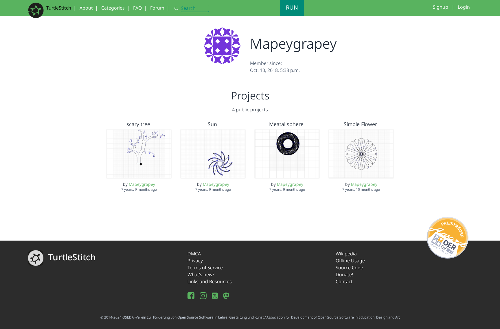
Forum (157, 8)
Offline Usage (350, 260)
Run (292, 7)
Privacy (195, 260)
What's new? (201, 274)
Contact (344, 281)
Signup (440, 7)
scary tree (138, 124)
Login (464, 7)
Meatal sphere (286, 124)
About (86, 8)
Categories (113, 8)
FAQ (137, 8)
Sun (212, 124)
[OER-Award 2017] (447, 236)
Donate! (344, 274)
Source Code (349, 267)
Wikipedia (346, 253)
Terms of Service (205, 267)
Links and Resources (210, 281)
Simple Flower (360, 124)
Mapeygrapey (142, 184)
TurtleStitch (58, 8)
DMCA (194, 253)
